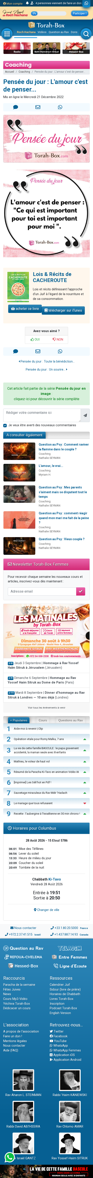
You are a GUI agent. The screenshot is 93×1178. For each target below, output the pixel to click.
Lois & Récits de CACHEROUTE (52, 277)
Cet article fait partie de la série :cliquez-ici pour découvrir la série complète (46, 393)
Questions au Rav (70, 720)
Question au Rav (59, 32)
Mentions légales (15, 1041)
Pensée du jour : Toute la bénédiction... (47, 361)
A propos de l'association (21, 1031)
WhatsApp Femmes (67, 1050)
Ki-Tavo (54, 879)
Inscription (57, 1004)
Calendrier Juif (60, 985)
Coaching (24, 71)
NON (59, 339)
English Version (60, 1013)
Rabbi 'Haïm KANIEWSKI (70, 1095)
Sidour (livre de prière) (65, 989)
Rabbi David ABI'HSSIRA (23, 1126)
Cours (43, 720)
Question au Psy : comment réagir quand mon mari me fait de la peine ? (64, 517)
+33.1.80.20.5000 (66, 928)
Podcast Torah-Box (63, 1008)
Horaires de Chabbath (65, 994)
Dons (74, 32)
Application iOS (64, 1055)
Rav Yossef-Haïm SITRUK (70, 1158)
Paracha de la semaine (19, 985)
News (7, 994)
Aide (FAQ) (10, 1050)
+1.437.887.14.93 (66, 934)
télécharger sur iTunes (65, 310)
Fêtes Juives (12, 989)
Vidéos (42, 32)
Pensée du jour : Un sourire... (46, 369)
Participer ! (80, 13)
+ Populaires (18, 720)
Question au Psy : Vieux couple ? (62, 539)
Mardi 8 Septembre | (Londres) (46, 695)
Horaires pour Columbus (34, 828)
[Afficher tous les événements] (27, 3)
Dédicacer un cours (16, 1008)
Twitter (58, 1031)
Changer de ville (47, 910)
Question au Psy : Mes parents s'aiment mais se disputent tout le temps (63, 492)
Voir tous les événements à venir (46, 707)
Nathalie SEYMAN (49, 458)
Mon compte (14, 3)
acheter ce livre (27, 309)
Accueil (9, 71)
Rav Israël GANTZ (23, 1158)
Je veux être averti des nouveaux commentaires (42, 425)
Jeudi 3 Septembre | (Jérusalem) (43, 665)
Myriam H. (45, 474)
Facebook (60, 1036)
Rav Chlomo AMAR (69, 1126)
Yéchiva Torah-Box (16, 1004)
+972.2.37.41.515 (20, 934)
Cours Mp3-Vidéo (15, 999)
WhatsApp (60, 1046)
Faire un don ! (12, 1036)
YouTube (60, 1041)
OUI (37, 339)
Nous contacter (25, 928)
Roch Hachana (26, 32)
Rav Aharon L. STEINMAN (23, 1095)
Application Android (67, 1060)
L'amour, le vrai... (51, 466)
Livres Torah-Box (61, 999)
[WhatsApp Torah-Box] (86, 3)
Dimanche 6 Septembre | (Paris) (42, 680)
